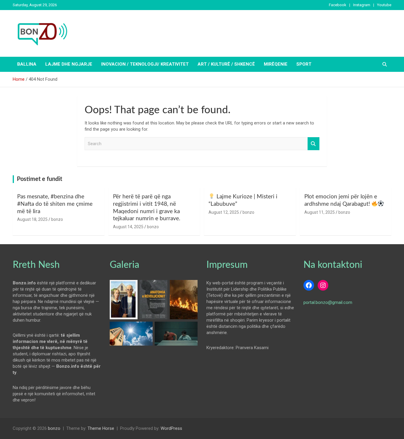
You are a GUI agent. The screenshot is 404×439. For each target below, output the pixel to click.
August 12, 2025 (224, 212)
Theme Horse (101, 428)
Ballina (26, 64)
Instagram (361, 5)
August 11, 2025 (319, 212)
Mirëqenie (275, 64)
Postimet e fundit (39, 179)
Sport (303, 64)
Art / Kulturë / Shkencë (226, 64)
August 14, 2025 (128, 226)
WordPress (171, 428)
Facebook (337, 5)
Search (313, 143)
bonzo (57, 219)
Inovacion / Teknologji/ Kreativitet (145, 64)
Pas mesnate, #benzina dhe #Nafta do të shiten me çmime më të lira (55, 204)
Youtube (384, 5)
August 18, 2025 (32, 219)
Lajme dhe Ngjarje (68, 64)
